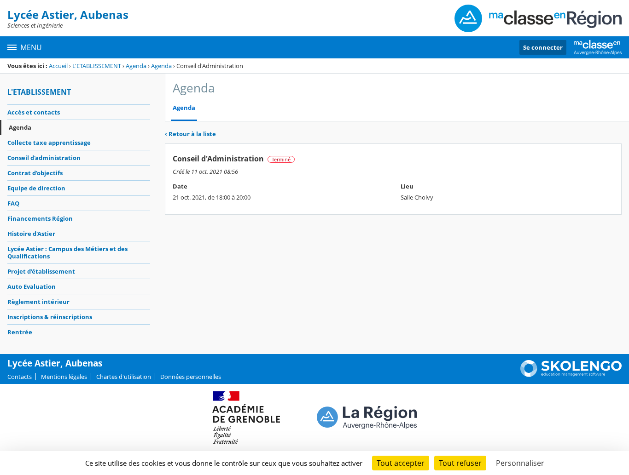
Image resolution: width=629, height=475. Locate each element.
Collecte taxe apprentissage (49, 142)
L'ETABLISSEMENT (96, 66)
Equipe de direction (36, 188)
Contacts (19, 376)
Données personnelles (190, 376)
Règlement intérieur (38, 302)
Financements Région (40, 218)
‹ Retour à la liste (190, 134)
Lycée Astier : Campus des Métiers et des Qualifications (67, 252)
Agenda (136, 66)
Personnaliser (520, 463)
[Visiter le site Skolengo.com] (571, 375)
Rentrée (19, 332)
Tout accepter (401, 463)
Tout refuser (460, 463)
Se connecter (543, 47)
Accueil (58, 66)
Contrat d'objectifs (35, 173)
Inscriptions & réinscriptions (49, 317)
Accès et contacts (33, 112)
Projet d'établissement (41, 271)
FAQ (13, 203)
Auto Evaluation (31, 286)
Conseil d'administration (44, 158)
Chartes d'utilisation (123, 376)
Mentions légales (64, 376)
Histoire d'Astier (31, 233)
